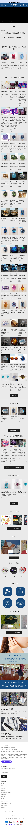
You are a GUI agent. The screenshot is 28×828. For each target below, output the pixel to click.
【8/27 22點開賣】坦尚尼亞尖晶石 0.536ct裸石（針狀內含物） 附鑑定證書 (22, 146)
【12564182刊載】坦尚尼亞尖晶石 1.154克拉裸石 (5, 257)
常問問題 (3, 783)
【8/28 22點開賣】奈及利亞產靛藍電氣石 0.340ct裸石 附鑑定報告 (14, 239)
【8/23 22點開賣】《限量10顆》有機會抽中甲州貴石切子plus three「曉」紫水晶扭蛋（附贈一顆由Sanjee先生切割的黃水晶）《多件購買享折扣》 (13, 455)
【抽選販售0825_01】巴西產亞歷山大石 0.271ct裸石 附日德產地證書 (5, 65)
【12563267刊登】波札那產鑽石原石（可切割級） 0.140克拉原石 (22, 331)
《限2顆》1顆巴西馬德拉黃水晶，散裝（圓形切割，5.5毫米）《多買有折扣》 (14, 367)
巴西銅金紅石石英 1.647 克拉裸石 (4, 219)
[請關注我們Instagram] (9, 811)
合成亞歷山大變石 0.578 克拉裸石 (21, 311)
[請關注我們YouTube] (12, 811)
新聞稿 (2, 798)
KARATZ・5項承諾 (14, 655)
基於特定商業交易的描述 (6, 792)
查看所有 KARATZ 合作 (14, 528)
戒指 (10, 551)
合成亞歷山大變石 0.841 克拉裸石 (13, 311)
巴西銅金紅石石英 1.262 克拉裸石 (13, 219)
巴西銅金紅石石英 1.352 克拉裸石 (21, 201)
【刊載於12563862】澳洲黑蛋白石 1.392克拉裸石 (14, 258)
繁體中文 (13, 815)
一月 (5, 576)
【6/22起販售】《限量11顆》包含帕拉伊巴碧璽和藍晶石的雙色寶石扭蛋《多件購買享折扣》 (21, 453)
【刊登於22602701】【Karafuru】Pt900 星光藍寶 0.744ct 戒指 (14, 386)
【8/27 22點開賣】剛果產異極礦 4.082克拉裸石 (14, 183)
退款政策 (3, 790)
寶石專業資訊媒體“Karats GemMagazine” (9, 801)
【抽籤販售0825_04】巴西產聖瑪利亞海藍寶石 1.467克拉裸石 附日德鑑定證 (21, 65)
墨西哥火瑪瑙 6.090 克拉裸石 (14, 348)
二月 (14, 576)
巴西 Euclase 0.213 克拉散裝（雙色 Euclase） (5, 366)
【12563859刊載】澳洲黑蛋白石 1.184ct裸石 (22, 257)
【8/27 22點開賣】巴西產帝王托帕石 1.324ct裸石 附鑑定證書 (5, 184)
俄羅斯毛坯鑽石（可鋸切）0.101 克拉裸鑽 (5, 349)
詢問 (2, 785)
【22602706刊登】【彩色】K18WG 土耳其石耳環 (5, 385)
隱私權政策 (3, 794)
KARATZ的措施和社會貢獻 (14, 682)
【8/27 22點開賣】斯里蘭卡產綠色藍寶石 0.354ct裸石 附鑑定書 (14, 166)
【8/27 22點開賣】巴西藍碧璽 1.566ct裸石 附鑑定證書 (5, 165)
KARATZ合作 (4, 805)
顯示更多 (14, 395)
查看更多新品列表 (14, 430)
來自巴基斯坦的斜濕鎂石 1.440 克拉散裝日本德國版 (22, 295)
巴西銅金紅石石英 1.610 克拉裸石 (13, 330)
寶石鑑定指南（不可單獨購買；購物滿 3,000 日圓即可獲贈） (5, 94)
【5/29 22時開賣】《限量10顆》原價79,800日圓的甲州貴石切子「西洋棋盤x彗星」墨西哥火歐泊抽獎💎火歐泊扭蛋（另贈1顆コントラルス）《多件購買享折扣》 (22, 97)
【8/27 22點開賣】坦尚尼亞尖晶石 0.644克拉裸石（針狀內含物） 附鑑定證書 (14, 146)
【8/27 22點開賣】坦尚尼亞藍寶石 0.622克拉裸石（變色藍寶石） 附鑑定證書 (5, 146)
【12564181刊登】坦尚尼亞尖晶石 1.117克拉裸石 (22, 239)
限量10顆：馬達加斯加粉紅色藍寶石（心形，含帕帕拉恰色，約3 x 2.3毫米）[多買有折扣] (14, 94)
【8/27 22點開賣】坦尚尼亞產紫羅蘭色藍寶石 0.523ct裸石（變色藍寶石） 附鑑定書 (22, 120)
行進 (22, 576)
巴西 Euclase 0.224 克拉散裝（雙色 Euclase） (22, 349)
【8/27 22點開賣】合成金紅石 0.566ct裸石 (22, 183)
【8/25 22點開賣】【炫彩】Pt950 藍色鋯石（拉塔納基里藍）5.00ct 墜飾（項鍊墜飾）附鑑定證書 (6, 494)
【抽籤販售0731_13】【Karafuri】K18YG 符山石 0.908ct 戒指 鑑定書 (22, 386)
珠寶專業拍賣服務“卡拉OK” (6, 803)
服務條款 (3, 788)
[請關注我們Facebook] (2, 811)
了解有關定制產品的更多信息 (14, 632)
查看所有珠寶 (14, 557)
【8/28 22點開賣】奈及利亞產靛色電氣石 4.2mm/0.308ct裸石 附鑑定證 (22, 367)
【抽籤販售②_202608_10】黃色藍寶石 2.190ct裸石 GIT (5, 313)
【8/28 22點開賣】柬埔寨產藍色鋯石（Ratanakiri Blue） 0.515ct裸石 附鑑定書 (5, 277)
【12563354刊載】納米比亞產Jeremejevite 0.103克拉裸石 (5, 331)
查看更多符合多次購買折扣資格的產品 (14, 467)
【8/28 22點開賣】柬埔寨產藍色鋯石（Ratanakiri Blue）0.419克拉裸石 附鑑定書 (22, 277)
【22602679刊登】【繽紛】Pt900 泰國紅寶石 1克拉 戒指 (17, 493)
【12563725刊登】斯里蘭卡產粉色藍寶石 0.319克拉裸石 (14, 295)
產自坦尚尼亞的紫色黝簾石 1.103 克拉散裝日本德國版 (5, 295)
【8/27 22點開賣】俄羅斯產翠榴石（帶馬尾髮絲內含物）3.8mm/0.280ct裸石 (22, 166)
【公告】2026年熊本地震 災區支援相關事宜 (12, 37)
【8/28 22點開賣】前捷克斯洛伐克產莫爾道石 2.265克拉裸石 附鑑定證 (14, 202)
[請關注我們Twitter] (5, 811)
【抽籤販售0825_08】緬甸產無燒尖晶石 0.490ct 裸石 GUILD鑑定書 (13, 65)
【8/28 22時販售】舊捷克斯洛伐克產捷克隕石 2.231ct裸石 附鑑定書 (5, 202)
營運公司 (3, 796)
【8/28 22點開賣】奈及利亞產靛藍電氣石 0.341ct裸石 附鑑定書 (5, 239)
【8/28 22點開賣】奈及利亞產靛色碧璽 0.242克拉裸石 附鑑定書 (22, 221)
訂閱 (4, 776)
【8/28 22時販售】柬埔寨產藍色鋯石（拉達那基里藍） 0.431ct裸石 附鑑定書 (13, 277)
